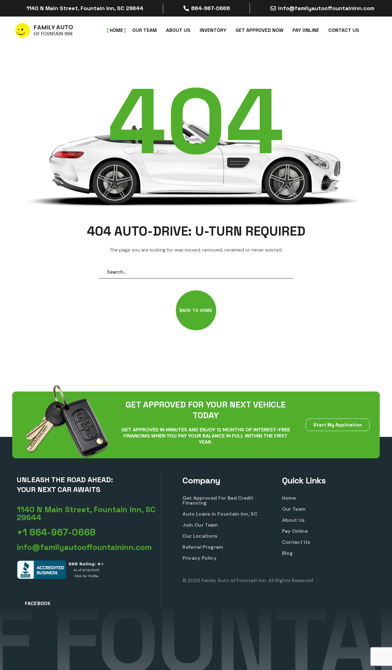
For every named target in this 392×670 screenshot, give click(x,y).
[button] (196, 310)
